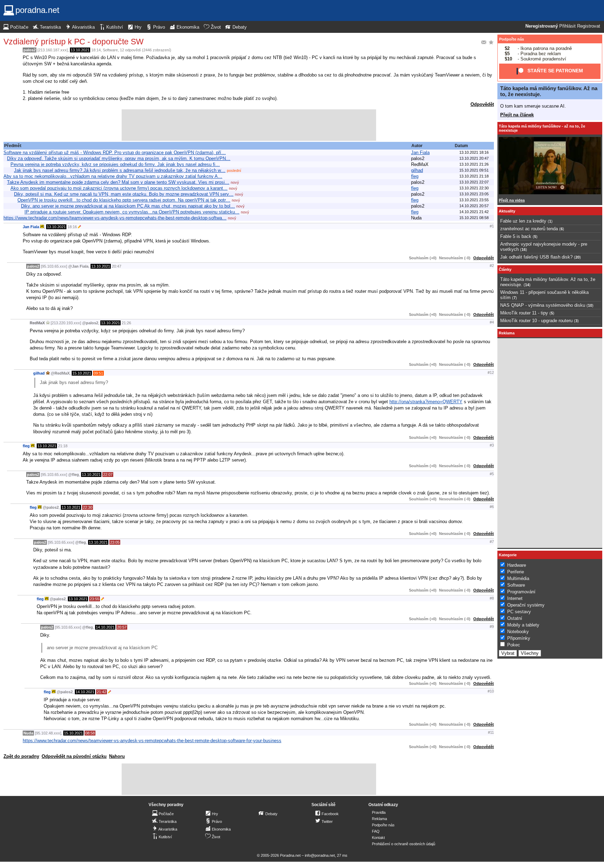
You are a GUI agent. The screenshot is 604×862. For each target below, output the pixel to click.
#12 (491, 372)
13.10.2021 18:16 (474, 152)
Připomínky (518, 638)
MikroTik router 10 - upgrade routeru (536, 320)
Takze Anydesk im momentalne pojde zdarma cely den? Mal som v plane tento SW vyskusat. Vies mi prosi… (118, 182)
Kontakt (378, 837)
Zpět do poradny (21, 756)
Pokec (513, 644)
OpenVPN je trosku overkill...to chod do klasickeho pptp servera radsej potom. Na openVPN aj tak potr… (123, 200)
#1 (492, 226)
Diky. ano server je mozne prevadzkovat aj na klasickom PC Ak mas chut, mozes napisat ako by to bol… (128, 206)
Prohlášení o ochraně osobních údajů (403, 844)
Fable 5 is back (515, 236)
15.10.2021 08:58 (474, 218)
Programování (521, 591)
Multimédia (518, 578)
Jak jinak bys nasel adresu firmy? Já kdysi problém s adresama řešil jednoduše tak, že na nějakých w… (119, 170)
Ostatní (514, 618)
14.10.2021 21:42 (474, 212)
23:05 (115, 542)
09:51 (98, 373)
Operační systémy (526, 605)
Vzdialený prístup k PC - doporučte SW (73, 41)
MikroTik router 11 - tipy (524, 313)
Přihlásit (567, 26)
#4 (492, 322)
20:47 (116, 266)
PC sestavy (519, 611)
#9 (492, 626)
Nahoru (117, 756)
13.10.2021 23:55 (474, 200)
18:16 (72, 227)
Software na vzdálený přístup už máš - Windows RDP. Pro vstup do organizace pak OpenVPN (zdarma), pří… (114, 152)
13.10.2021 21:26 (474, 164)
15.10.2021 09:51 (474, 170)
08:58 (90, 733)
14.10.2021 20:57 (474, 206)
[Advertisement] (249, 125)
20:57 (122, 627)
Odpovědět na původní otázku (74, 756)
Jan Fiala (420, 152)
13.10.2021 (80, 50)
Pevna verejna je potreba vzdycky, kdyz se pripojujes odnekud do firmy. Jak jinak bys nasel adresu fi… (115, 164)
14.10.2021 (105, 627)
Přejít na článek (517, 114)
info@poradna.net (320, 855)
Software (110, 50)
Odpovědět (482, 104)
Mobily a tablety (523, 625)
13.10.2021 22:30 (474, 188)
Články (505, 269)
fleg (414, 176)
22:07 (108, 474)
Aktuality (507, 211)
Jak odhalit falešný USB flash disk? (536, 257)
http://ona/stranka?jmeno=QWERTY (425, 401)
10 (590, 305)
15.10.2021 (81, 373)
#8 (492, 598)
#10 (491, 691)
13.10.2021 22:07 (474, 182)
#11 (491, 732)
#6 (492, 507)
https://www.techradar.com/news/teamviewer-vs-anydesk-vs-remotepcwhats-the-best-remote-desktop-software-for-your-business (152, 740)
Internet (515, 598)
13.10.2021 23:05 (474, 194)
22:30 (87, 507)
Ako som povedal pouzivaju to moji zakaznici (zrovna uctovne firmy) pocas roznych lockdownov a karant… (119, 188)
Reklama (379, 819)
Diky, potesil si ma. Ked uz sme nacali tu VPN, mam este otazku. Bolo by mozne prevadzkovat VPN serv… (123, 194)
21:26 (126, 323)
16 (524, 249)
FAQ (376, 831)
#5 (492, 474)
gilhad (417, 170)
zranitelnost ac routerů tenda (529, 228)
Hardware (516, 565)
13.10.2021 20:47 (474, 158)
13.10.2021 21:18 (474, 176)
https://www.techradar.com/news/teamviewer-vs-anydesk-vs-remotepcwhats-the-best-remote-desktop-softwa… (114, 217)
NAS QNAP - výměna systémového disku (542, 305)
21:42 (101, 692)
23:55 (94, 599)
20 (577, 257)
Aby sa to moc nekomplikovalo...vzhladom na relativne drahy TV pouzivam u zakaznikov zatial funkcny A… (112, 176)
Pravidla (379, 812)
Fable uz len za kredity (523, 221)
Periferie (515, 571)
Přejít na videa (512, 200)
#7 (492, 541)
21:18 (62, 446)
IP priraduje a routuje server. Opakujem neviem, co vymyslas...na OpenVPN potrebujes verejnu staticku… (131, 212)
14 (527, 285)
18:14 (96, 50)
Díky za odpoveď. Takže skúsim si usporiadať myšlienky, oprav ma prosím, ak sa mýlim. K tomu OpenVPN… (118, 158)
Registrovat (588, 26)
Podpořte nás (511, 39)
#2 (492, 265)
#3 (492, 445)
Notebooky (518, 631)
